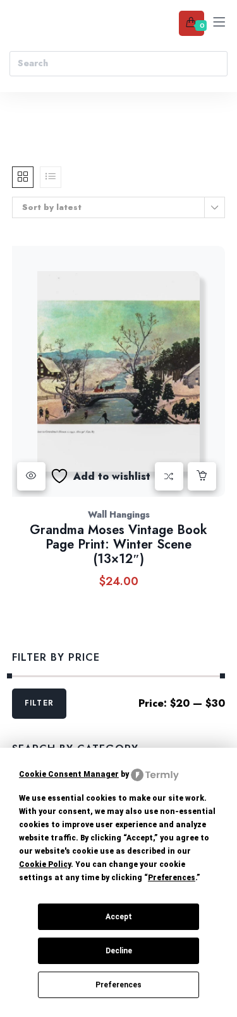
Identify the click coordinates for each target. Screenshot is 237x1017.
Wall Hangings (119, 514)
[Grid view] (22, 177)
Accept (119, 916)
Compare (169, 476)
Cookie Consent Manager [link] (69, 774)
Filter (39, 703)
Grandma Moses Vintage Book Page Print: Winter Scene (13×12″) (118, 544)
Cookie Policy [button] (45, 864)
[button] (202, 476)
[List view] (50, 177)
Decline (119, 950)
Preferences (118, 984)
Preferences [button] (171, 877)
